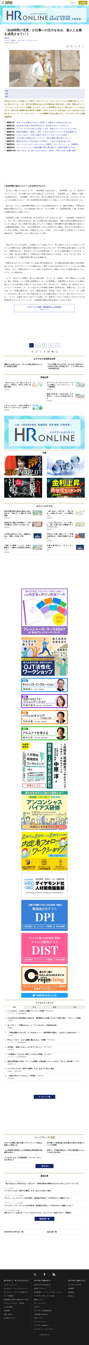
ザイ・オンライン (40, 1303)
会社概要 (71, 1288)
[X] (35, 1275)
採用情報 (71, 1292)
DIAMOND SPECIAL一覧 (13, 1232)
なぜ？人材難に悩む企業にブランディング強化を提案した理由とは (23, 1144)
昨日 (34, 1007)
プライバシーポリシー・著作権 (14, 1303)
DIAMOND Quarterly (40, 1314)
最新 (14, 1007)
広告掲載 (7, 1310)
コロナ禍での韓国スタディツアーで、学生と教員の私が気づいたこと (43, 138)
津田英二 (7, 38)
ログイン (73, 2)
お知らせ (71, 1296)
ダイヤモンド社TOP (74, 1285)
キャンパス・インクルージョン (28, 40)
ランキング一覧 (44, 1097)
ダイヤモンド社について (76, 1280)
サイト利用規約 (9, 1296)
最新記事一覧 (44, 1219)
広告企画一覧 (52, 1232)
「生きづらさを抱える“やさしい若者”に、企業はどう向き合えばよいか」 (44, 122)
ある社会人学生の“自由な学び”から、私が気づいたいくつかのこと (42, 125)
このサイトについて (10, 1285)
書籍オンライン (39, 1299)
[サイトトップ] (8, 2)
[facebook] (44, 1275)
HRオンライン (38, 1318)
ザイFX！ (37, 1307)
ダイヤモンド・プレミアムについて (15, 1288)
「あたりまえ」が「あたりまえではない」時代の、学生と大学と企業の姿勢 (46, 150)
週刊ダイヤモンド (40, 1288)
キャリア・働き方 (10, 40)
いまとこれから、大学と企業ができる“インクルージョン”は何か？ (42, 135)
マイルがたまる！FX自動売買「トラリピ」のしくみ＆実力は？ (23, 1158)
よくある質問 (8, 1307)
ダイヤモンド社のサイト (42, 1280)
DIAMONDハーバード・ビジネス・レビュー (48, 1292)
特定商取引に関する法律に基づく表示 (16, 1299)
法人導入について (9, 1318)
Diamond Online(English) (42, 1285)
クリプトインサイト (40, 1322)
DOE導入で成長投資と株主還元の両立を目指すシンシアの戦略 (66, 1144)
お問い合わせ (8, 1314)
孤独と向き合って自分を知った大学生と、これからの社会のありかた (43, 141)
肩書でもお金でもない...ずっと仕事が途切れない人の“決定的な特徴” (23, 365)
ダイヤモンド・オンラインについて (16, 1280)
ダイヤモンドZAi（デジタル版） (44, 1296)
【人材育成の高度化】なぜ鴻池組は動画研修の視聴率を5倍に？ (23, 1151)
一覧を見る (44, 1166)
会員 (74, 1007)
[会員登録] (82, 3)
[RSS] (54, 1275)
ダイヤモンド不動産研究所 (42, 1310)
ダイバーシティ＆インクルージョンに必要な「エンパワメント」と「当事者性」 (48, 144)
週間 (54, 1007)
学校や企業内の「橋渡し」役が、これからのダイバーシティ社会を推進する (46, 131)
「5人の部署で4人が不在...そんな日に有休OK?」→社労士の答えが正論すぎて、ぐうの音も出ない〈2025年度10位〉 (66, 366)
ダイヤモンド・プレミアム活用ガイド (16, 1292)
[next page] (57, 345)
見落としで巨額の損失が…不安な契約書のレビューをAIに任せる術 (66, 1151)
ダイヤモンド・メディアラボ (43, 1329)
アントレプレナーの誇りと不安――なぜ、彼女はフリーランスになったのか (46, 128)
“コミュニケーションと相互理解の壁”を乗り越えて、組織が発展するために (46, 147)
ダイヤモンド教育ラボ (41, 1325)
